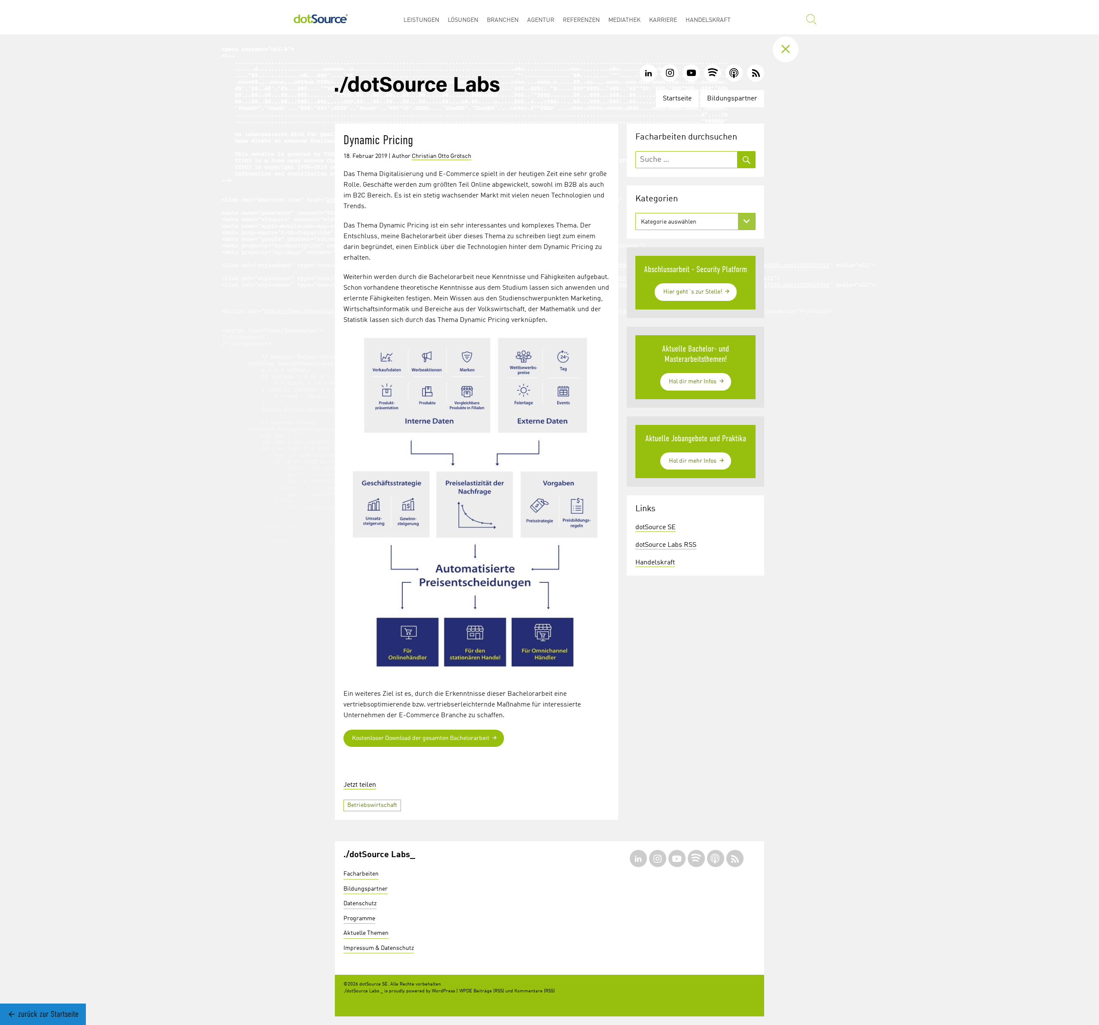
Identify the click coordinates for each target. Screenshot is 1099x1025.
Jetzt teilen (359, 785)
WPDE (465, 991)
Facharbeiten (361, 874)
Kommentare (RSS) (534, 991)
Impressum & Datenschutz (378, 948)
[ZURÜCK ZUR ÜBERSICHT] (792, 49)
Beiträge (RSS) (489, 991)
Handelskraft (655, 562)
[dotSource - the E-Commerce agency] (320, 17)
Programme (359, 919)
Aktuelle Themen (366, 933)
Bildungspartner (732, 98)
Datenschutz (359, 904)
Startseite (677, 98)
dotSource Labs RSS (665, 545)
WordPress (443, 991)
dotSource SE (655, 527)
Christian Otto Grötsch (441, 156)
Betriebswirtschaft (372, 805)
